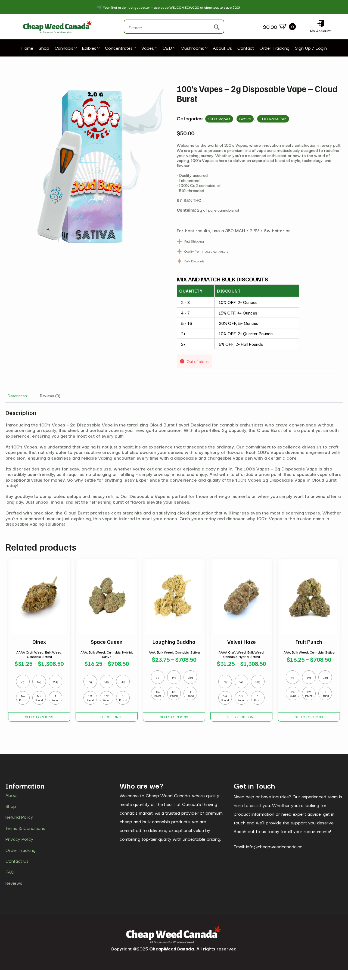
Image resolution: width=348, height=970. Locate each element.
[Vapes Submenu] (155, 48)
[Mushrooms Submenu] (205, 48)
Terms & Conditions (25, 828)
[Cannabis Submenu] (75, 48)
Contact (245, 48)
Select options (39, 716)
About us (222, 48)
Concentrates (119, 48)
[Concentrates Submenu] (134, 48)
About (11, 795)
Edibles (89, 48)
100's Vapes (219, 118)
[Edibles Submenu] (98, 48)
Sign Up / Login (311, 48)
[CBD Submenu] (173, 48)
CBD (167, 48)
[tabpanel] (174, 467)
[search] (217, 27)
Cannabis (64, 48)
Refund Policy (19, 817)
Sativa (245, 118)
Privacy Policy (19, 839)
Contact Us (17, 861)
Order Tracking (274, 48)
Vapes (147, 48)
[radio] (23, 681)
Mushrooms (192, 48)
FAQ (9, 871)
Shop (44, 48)
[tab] (17, 395)
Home (27, 48)
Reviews (13, 883)
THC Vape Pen (273, 118)
